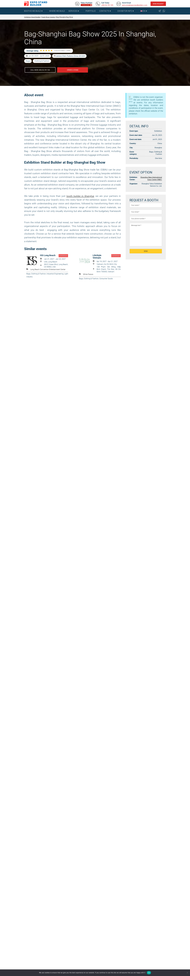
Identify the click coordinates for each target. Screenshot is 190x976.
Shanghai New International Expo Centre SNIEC (151, 178)
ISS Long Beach (47, 255)
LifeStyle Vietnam (97, 256)
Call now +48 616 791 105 (40, 70)
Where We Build (57, 11)
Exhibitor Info (125, 11)
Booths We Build (32, 11)
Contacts (104, 11)
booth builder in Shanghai (80, 196)
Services (72, 11)
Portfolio (91, 11)
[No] (187, 973)
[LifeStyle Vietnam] (86, 260)
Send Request (158, 4)
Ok (149, 972)
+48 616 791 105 (107, 5)
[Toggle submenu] (46, 11)
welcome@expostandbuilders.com (134, 5)
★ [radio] (41, 50)
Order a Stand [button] (72, 70)
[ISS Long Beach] (33, 260)
